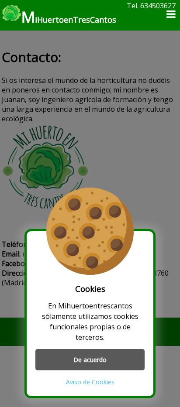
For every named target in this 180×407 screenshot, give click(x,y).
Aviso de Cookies (90, 382)
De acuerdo (90, 360)
